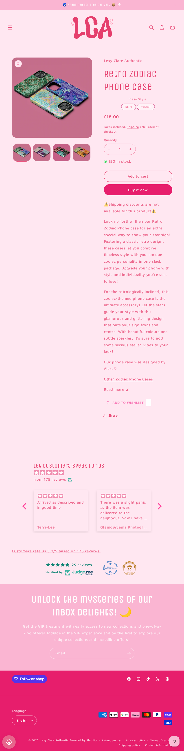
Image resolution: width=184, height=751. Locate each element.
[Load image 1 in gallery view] (22, 152)
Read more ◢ (116, 389)
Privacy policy (135, 740)
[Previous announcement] (9, 5)
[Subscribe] (129, 653)
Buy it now (138, 190)
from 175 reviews (49, 479)
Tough (146, 106)
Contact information (158, 745)
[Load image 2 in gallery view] (41, 152)
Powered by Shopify (83, 740)
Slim (128, 106)
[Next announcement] (175, 5)
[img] (94, 473)
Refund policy (111, 740)
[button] (10, 27)
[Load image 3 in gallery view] (61, 152)
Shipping (133, 127)
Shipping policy (129, 745)
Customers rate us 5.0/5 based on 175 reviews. (56, 551)
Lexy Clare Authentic (55, 740)
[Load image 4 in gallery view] (81, 152)
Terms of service (161, 740)
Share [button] (113, 415)
